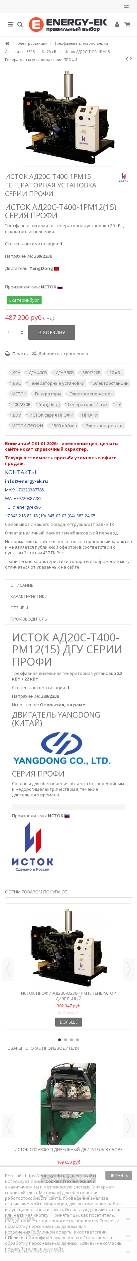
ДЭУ (16, 415)
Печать (19, 354)
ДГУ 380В (65, 373)
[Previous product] (127, 59)
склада (58, 524)
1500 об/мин (64, 426)
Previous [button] (8, 969)
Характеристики (29, 596)
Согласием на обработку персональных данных (58, 1240)
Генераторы (48, 394)
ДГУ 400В (38, 373)
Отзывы (19, 608)
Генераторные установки (57, 383)
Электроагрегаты (104, 426)
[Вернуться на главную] (7, 43)
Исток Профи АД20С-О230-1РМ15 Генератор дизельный (68, 996)
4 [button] (77, 1039)
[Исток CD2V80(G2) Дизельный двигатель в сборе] (68, 1104)
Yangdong (49, 404)
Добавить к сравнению (63, 354)
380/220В (91, 373)
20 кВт (115, 373)
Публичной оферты (51, 1232)
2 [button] (65, 1039)
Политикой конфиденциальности (43, 1237)
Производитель (28, 619)
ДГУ (16, 373)
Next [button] (129, 969)
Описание (21, 585)
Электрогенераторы (92, 394)
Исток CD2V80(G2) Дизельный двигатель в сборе (69, 1149)
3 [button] (71, 1039)
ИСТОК (19, 394)
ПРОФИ (90, 415)
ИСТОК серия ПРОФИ (51, 415)
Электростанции (111, 383)
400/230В (21, 404)
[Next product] (131, 59)
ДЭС (16, 383)
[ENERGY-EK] (68, 25)
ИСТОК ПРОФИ (27, 426)
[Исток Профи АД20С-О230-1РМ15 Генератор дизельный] (68, 948)
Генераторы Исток (88, 404)
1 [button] (59, 1039)
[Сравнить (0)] (126, 7)
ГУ (118, 404)
